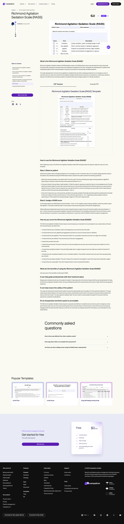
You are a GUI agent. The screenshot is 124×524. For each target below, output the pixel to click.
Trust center (67, 486)
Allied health (6, 477)
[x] (114, 515)
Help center (67, 472)
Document (26, 487)
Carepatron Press (48, 488)
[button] (85, 515)
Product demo (7, 499)
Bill (24, 497)
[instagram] (101, 515)
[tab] (58, 84)
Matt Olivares (19, 23)
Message (25, 477)
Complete (26, 491)
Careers (46, 477)
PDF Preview (15, 83)
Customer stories (43, 4)
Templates (47, 483)
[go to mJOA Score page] (62, 390)
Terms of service (48, 493)
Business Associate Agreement (52, 491)
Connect (25, 472)
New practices (7, 483)
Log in (92, 4)
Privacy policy (68, 491)
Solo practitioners (8, 485)
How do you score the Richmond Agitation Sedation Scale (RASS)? (21, 76)
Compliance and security (71, 488)
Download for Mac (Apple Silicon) (14, 515)
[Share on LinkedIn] (13, 104)
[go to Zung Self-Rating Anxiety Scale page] (96, 390)
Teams (5, 488)
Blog (45, 480)
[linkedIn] (107, 515)
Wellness (5, 480)
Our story (46, 472)
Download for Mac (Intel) (36, 515)
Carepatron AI (7, 507)
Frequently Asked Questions (18, 86)
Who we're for (31, 4)
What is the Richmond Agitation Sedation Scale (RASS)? (21, 68)
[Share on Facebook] (16, 104)
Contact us (67, 475)
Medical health (7, 475)
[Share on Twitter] (20, 104)
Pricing (53, 4)
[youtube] (120, 515)
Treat (24, 494)
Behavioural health (8, 472)
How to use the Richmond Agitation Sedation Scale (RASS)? (22, 72)
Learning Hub (47, 485)
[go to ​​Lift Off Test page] (28, 390)
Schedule (26, 475)
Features (22, 4)
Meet (24, 484)
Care (24, 482)
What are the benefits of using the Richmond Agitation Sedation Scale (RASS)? (22, 80)
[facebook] (94, 515)
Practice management (9, 504)
